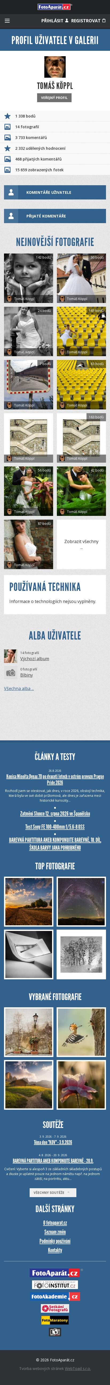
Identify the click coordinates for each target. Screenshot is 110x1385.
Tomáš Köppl (23, 299)
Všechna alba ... (19, 688)
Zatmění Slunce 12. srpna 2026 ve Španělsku (55, 813)
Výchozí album (34, 659)
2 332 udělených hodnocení (40, 148)
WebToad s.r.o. (78, 1368)
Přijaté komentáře (46, 216)
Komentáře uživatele (48, 192)
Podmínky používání (55, 1241)
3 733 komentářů (31, 137)
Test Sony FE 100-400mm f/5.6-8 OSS (55, 826)
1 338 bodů (25, 116)
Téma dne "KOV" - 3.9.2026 (53, 1142)
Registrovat (86, 21)
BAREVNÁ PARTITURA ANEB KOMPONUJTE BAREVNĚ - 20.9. (53, 1161)
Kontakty (55, 1250)
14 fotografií (27, 126)
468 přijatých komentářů (38, 159)
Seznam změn (55, 1232)
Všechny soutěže (50, 1192)
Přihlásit (53, 21)
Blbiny (26, 675)
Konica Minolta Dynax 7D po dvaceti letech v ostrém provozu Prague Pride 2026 (55, 779)
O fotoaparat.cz (55, 1222)
